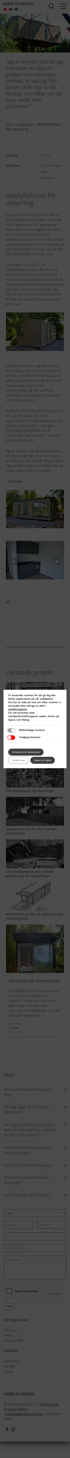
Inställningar (18, 760)
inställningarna (17, 709)
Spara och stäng (42, 760)
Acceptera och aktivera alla (26, 752)
